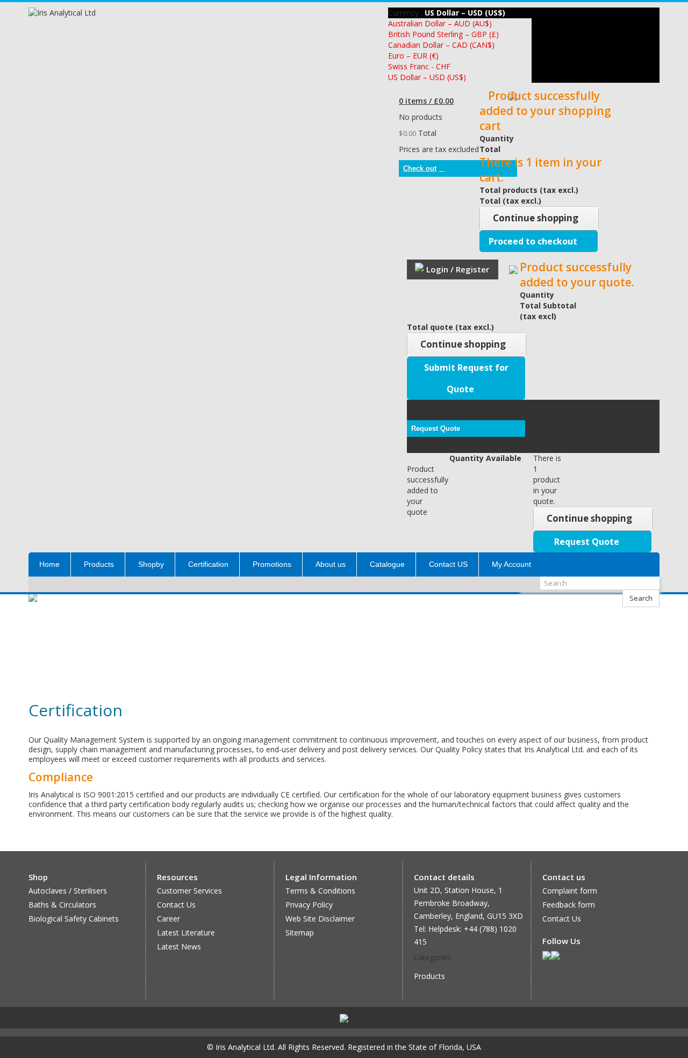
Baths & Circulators (62, 904)
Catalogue (387, 564)
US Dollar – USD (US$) (427, 77)
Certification (208, 564)
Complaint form (569, 891)
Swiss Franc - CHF (419, 66)
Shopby (151, 564)
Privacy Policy (309, 904)
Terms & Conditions (320, 891)
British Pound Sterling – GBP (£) (443, 34)
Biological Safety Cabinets (73, 918)
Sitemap (299, 932)
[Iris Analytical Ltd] (80, 36)
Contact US (448, 564)
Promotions (272, 564)
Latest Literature (186, 932)
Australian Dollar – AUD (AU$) (440, 23)
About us (331, 564)
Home (49, 564)
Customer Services (189, 891)
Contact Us (176, 904)
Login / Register (457, 269)
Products (99, 564)
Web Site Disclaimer (320, 918)
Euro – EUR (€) (413, 56)
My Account (511, 564)
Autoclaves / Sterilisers (67, 891)
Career (168, 918)
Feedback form (568, 904)
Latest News (179, 946)
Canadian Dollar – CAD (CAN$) (441, 45)
